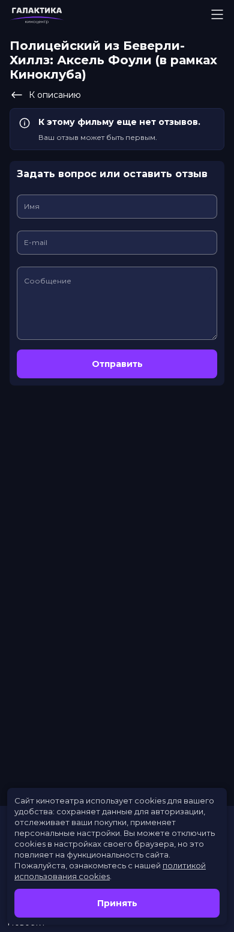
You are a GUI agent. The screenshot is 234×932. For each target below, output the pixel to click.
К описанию (55, 94)
